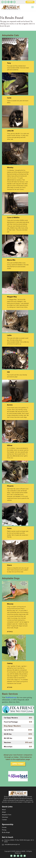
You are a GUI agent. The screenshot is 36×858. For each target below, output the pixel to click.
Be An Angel (6, 832)
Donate (4, 827)
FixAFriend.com (11, 697)
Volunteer (5, 817)
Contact (4, 819)
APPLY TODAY (18, 764)
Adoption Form (6, 814)
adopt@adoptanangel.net (12, 844)
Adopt (4, 812)
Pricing (4, 830)
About (4, 809)
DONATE (30, 2)
